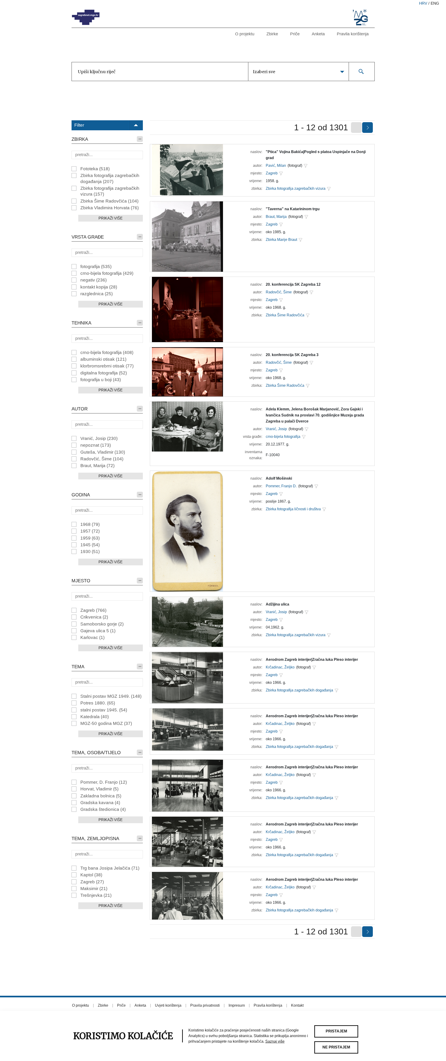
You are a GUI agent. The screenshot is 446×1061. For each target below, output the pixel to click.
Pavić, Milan (276, 165)
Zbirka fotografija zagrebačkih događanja (109, 178)
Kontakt (297, 1005)
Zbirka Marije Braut (281, 240)
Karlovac (92, 637)
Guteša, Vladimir (102, 452)
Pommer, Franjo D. (281, 486)
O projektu (244, 34)
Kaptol (91, 874)
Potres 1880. (97, 703)
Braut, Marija (97, 465)
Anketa (318, 34)
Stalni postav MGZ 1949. (110, 696)
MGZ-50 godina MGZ (106, 723)
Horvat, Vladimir (99, 788)
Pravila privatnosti (205, 1005)
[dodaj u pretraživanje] (305, 165)
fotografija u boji (100, 379)
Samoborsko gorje (102, 624)
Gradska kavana (100, 802)
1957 (90, 531)
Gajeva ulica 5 (97, 630)
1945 (90, 544)
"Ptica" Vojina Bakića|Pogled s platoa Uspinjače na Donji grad (316, 155)
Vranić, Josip (99, 438)
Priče (295, 34)
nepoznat (95, 445)
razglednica (96, 293)
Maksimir (93, 888)
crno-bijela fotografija (106, 273)
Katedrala (94, 716)
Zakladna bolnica (100, 795)
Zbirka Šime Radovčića (109, 201)
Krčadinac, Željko (280, 667)
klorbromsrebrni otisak (107, 365)
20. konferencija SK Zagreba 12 (293, 284)
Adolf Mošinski (279, 478)
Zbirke (272, 34)
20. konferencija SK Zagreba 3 (292, 355)
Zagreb (93, 610)
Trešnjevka (96, 895)
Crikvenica (94, 617)
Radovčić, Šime (101, 458)
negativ (93, 280)
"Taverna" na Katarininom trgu (293, 209)
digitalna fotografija (103, 372)
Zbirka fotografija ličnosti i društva (293, 509)
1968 (90, 524)
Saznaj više (275, 1041)
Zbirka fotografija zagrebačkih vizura (109, 191)
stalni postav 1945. (103, 709)
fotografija (96, 266)
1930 (90, 551)
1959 (90, 538)
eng (435, 3)
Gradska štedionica (103, 809)
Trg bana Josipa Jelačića (109, 868)
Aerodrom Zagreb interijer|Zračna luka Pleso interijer (312, 659)
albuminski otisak (103, 359)
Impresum (237, 1005)
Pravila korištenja (353, 34)
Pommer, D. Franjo (103, 782)
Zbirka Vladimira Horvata (109, 207)
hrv (423, 3)
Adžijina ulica (277, 604)
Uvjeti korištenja (168, 1005)
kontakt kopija (98, 287)
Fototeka (95, 168)
